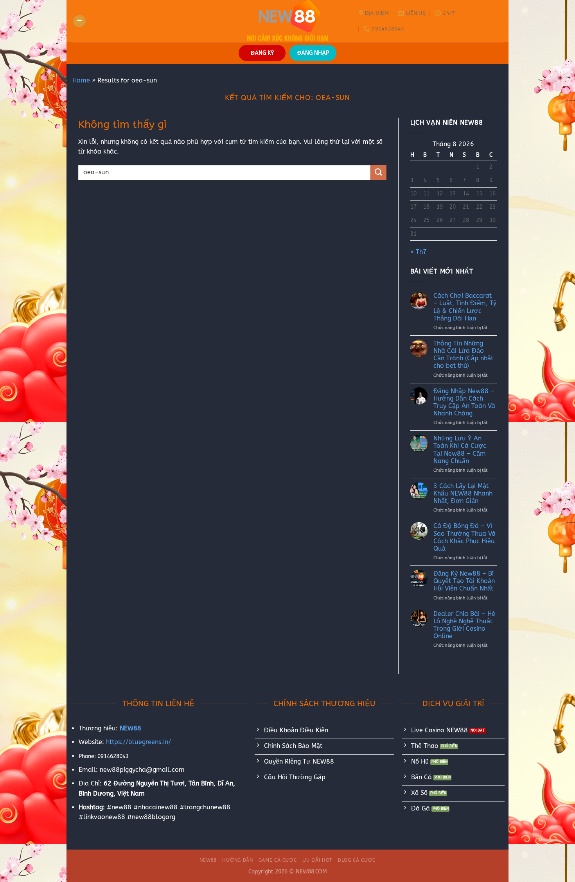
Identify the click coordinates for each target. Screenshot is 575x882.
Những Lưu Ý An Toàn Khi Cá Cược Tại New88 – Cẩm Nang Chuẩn (459, 450)
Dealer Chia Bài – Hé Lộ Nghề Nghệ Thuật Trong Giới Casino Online (464, 625)
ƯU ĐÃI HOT (317, 860)
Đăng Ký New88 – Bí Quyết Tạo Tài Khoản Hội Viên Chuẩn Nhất (464, 581)
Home (81, 80)
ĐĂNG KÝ (262, 53)
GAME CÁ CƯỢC (277, 860)
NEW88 (207, 860)
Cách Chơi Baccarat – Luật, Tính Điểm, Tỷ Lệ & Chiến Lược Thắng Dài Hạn (464, 307)
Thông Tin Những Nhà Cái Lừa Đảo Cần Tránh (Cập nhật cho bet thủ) (463, 355)
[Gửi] (378, 172)
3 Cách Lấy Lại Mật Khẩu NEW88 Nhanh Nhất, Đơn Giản (462, 493)
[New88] (287, 21)
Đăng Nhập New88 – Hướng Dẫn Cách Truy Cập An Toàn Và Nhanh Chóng (464, 402)
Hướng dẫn (237, 860)
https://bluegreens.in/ (138, 742)
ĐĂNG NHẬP (313, 53)
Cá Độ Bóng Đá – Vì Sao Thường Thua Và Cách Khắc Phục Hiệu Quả (464, 537)
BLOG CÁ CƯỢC (356, 860)
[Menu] (79, 21)
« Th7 (418, 252)
